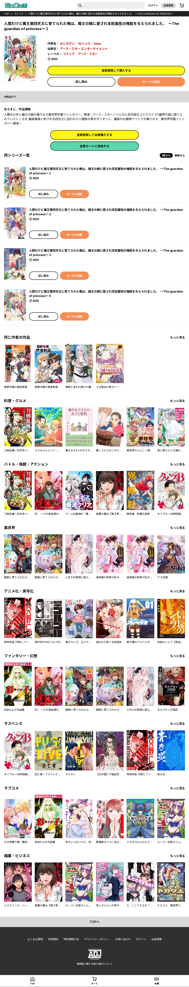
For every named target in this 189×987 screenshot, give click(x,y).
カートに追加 (151, 82)
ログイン (153, 5)
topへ (95, 922)
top (6, 13)
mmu (97, 43)
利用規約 (53, 939)
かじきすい (67, 43)
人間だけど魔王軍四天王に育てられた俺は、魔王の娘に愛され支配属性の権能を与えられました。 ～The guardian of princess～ (100, 13)
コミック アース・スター (80, 54)
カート (94, 983)
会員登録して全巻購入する (94, 135)
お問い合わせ (123, 939)
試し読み (81, 82)
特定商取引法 (71, 939)
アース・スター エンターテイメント (84, 49)
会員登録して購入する (116, 70)
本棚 (156, 983)
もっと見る (177, 337)
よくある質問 (35, 939)
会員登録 (168, 5)
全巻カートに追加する (94, 146)
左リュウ (84, 43)
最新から (180, 155)
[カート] (182, 5)
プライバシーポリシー (97, 939)
